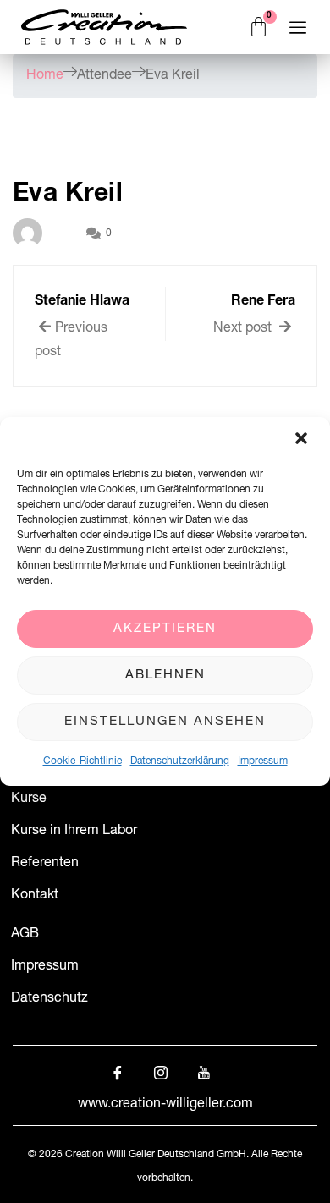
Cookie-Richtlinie (82, 761)
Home (44, 76)
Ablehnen (165, 675)
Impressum (263, 761)
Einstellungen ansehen (165, 722)
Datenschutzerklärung (179, 761)
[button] (303, 440)
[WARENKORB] (259, 28)
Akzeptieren (165, 629)
